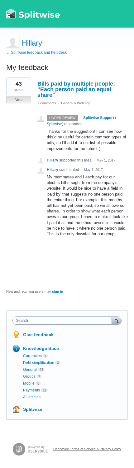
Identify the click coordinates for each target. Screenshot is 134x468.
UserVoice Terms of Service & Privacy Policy (87, 449)
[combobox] (64, 320)
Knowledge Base (41, 348)
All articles (32, 397)
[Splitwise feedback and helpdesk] (33, 14)
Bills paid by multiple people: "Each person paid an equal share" (76, 89)
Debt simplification (38, 363)
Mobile (29, 383)
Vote (18, 100)
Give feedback (38, 334)
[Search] (117, 320)
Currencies (32, 356)
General (67, 103)
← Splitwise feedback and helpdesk (36, 52)
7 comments (46, 103)
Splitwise (32, 409)
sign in (57, 291)
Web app (83, 103)
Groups (29, 376)
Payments (31, 390)
